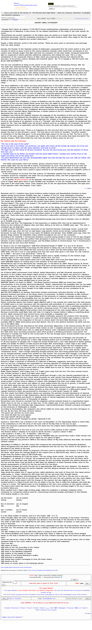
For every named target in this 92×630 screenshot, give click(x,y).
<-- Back (88, 188)
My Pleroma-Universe (81, 19)
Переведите (62, 608)
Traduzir (35, 608)
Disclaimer (18, 598)
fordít (37, 610)
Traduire (22, 608)
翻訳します (78, 608)
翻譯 (56, 608)
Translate (15, 19)
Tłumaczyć (70, 608)
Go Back (88, 613)
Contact (10, 598)
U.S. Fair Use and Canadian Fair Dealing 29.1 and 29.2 (42, 570)
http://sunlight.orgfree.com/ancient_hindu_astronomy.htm (16, 567)
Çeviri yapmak (52, 610)
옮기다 (85, 608)
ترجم (47, 608)
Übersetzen (15, 608)
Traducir (42, 608)
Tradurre (29, 608)
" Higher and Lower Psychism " (12, 617)
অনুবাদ (51, 608)
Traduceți (43, 610)
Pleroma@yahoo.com (49, 598)
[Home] (16, 3)
